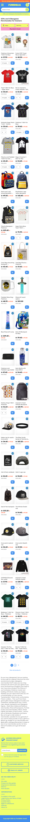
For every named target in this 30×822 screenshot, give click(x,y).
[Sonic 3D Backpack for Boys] (22, 320)
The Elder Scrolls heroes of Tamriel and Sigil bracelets (22, 438)
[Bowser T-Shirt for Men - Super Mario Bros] (22, 635)
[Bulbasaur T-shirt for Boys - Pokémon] (8, 601)
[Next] (18, 665)
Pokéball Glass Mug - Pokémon (7, 298)
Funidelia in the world (8, 796)
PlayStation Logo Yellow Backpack (21, 192)
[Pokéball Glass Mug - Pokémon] (8, 286)
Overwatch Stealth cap (21, 543)
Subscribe (22, 750)
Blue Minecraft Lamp (7, 332)
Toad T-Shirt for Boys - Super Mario (7, 88)
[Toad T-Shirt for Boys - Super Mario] (8, 76)
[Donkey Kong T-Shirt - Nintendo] (8, 391)
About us (4, 807)
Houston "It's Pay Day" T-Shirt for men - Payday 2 (7, 647)
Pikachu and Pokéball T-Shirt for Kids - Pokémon (7, 157)
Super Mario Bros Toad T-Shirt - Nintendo (21, 227)
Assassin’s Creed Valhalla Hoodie (21, 578)
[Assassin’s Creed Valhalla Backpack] (22, 391)
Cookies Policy (5, 802)
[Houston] (8, 635)
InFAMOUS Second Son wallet (7, 578)
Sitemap (4, 805)
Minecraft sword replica (20, 298)
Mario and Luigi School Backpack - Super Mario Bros (6, 192)
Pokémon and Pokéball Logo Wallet (7, 369)
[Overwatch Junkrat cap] (8, 532)
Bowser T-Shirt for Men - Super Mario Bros (21, 647)
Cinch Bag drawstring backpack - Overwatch (7, 263)
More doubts (5, 788)
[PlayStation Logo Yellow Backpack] (22, 180)
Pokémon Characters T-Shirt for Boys (7, 54)
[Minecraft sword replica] (22, 286)
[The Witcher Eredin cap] (22, 495)
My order (4, 781)
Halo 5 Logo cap (20, 472)
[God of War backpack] (8, 495)
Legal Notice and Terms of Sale (11, 798)
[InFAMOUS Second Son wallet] (8, 566)
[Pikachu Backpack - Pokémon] (8, 215)
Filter (6, 25)
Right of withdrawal (7, 803)
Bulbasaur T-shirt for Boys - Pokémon (7, 613)
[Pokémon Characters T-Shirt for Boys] (8, 42)
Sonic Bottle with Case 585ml (21, 369)
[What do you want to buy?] (2, 5)
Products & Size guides (8, 783)
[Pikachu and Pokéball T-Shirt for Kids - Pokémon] (8, 145)
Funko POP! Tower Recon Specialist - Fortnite (21, 54)
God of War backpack (7, 506)
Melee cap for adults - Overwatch (7, 438)
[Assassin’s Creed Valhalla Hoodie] (22, 566)
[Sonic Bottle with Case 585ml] (22, 357)
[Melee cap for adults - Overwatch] (8, 426)
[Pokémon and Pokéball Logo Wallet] (8, 357)
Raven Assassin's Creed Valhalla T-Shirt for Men (22, 88)
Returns (3, 787)
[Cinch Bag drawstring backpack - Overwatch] (8, 251)
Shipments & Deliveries (8, 785)
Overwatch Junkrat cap (7, 543)
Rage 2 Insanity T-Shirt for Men (21, 157)
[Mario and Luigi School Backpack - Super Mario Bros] (8, 180)
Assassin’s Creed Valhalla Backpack (21, 403)
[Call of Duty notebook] (8, 461)
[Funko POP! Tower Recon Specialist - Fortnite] (22, 42)
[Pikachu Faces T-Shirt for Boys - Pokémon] (22, 601)
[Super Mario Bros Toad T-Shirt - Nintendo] (22, 215)
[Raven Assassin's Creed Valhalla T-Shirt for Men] (22, 76)
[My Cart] (27, 5)
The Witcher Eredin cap (21, 507)
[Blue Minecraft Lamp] (8, 320)
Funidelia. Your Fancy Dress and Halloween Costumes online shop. (14, 5)
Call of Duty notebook (7, 472)
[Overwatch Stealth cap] (22, 532)
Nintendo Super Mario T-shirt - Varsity (7, 123)
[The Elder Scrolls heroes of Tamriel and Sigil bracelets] (22, 426)
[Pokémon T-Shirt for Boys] (22, 111)
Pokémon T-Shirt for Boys (22, 123)
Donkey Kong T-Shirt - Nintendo (7, 403)
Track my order (16, 770)
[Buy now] (13, 63)
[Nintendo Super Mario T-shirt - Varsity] (8, 111)
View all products (15, 670)
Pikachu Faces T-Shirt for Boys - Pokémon (22, 613)
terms (10, 756)
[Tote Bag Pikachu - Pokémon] (22, 251)
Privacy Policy (5, 800)
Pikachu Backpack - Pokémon (7, 227)
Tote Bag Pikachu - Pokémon (21, 263)
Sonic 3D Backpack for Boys (21, 332)
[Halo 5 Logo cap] (22, 461)
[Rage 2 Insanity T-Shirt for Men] (22, 145)
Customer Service (16, 764)
